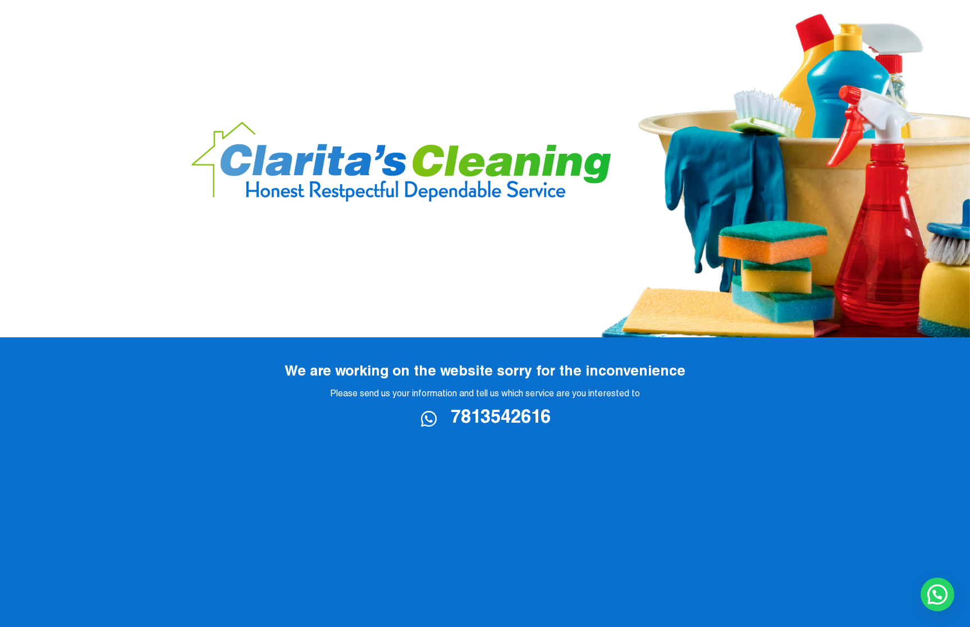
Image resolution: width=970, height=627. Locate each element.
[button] (937, 594)
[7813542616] (435, 419)
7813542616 (501, 419)
